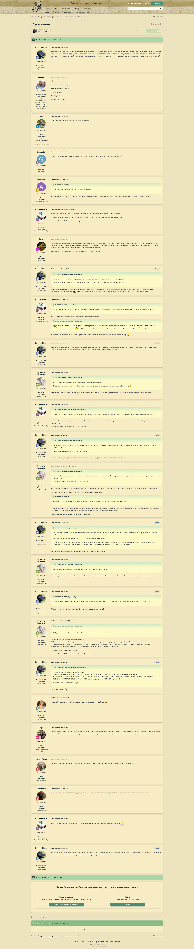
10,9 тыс (40, 94)
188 (42, 806)
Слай (41, 117)
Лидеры (76, 9)
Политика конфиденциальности (97, 942)
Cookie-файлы (115, 942)
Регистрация (157, 3)
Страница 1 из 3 (57, 40)
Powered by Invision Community (97, 946)
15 (42, 134)
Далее (44, 40)
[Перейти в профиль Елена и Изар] (35, 31)
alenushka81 (41, 180)
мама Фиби (41, 789)
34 (42, 197)
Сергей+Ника (41, 209)
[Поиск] (161, 8)
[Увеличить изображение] (52, 58)
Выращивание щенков (56, 32)
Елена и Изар (47, 30)
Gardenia (41, 152)
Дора (41, 727)
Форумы (46, 12)
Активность (66, 9)
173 (42, 777)
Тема (82, 942)
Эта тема (153, 8)
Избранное (87, 9)
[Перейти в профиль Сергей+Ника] (41, 216)
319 (42, 256)
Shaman (40, 77)
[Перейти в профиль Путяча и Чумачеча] (41, 381)
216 (42, 745)
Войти (128, 904)
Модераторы (66, 12)
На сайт (47, 9)
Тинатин (41, 698)
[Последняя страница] (48, 39)
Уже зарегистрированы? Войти (137, 3)
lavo (41, 239)
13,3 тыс (40, 65)
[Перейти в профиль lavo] (41, 246)
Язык (76, 942)
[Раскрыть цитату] (54, 185)
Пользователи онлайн (82, 12)
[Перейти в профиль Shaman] (41, 84)
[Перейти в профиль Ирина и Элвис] (41, 766)
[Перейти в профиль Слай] (41, 123)
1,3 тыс (42, 392)
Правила (56, 12)
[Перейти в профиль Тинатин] (41, 705)
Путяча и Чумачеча (41, 373)
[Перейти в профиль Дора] (41, 734)
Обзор (56, 9)
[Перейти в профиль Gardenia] (41, 159)
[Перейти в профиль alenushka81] (41, 186)
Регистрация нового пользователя (66, 904)
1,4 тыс (42, 227)
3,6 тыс (42, 169)
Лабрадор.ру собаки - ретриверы (86, 3)
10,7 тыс (42, 715)
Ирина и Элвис (41, 759)
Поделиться (139, 31)
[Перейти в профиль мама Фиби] (41, 795)
